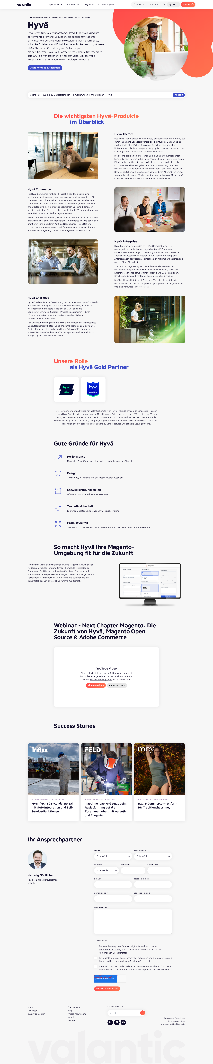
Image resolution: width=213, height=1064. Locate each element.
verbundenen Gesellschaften (113, 952)
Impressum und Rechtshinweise (173, 1024)
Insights (87, 4)
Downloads (33, 1010)
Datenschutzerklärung (110, 949)
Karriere (152, 4)
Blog (70, 1010)
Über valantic (74, 1007)
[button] (173, 4)
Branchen (71, 4)
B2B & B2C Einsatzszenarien (56, 94)
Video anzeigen (96, 685)
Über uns (138, 4)
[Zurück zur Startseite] (24, 4)
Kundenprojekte (106, 4)
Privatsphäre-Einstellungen (174, 1018)
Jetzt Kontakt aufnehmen (45, 67)
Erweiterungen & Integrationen (88, 94)
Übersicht (35, 94)
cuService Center (36, 1014)
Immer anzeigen (117, 685)
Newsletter (73, 1017)
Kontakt (186, 4)
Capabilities (53, 4)
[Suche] (164, 4)
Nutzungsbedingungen (101, 679)
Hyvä (109, 94)
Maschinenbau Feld (106, 414)
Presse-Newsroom (77, 1014)
